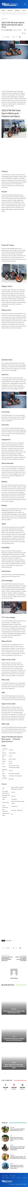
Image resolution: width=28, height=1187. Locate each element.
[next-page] (5, 1073)
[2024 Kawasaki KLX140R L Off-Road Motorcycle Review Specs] (5, 1157)
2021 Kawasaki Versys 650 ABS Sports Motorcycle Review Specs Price (7, 958)
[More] (20, 36)
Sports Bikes (8, 940)
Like (6, 1084)
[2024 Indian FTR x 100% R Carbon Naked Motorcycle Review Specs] (5, 1166)
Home (3, 19)
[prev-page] (3, 1073)
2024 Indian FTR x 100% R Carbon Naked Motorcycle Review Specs (16, 1167)
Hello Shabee (8, 29)
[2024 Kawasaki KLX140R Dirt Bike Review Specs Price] (14, 1001)
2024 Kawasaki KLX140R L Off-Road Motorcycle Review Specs (18, 1157)
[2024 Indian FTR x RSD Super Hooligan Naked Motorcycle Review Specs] (14, 1056)
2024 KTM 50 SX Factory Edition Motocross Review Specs (14, 1039)
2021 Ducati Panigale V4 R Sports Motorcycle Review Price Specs (20, 958)
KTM (6, 19)
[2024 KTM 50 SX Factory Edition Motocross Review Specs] (14, 1028)
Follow (14, 1084)
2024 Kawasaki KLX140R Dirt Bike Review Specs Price (14, 1011)
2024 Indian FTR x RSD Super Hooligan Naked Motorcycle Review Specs (14, 1066)
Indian (14, 1062)
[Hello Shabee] (3, 30)
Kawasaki (13, 1009)
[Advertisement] (14, 75)
